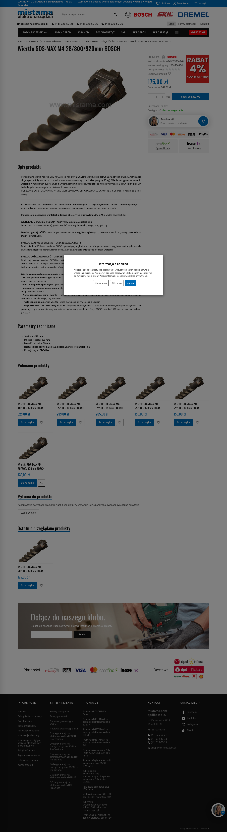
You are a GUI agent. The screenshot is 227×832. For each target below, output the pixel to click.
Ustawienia (101, 283)
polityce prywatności (137, 276)
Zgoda (130, 283)
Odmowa (117, 283)
